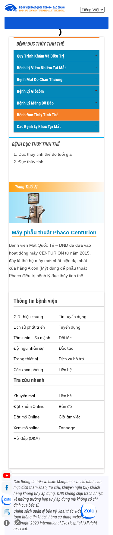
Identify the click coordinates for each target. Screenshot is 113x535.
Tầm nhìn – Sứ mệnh (32, 337)
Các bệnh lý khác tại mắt (39, 126)
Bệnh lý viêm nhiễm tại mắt (41, 67)
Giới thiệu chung (28, 316)
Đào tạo (66, 348)
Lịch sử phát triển (29, 327)
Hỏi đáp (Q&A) (27, 438)
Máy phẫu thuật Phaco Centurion (54, 233)
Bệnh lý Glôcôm (30, 91)
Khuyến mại (24, 395)
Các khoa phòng (28, 369)
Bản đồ (65, 406)
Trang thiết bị (26, 358)
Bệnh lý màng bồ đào (35, 103)
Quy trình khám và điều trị (40, 56)
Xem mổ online (26, 427)
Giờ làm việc (69, 417)
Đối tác (65, 337)
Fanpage (67, 427)
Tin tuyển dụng (72, 316)
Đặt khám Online (29, 406)
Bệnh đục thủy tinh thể (37, 114)
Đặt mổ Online (26, 417)
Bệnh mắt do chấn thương (39, 79)
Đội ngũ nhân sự (28, 348)
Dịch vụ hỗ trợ (71, 358)
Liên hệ (65, 369)
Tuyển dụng (69, 327)
